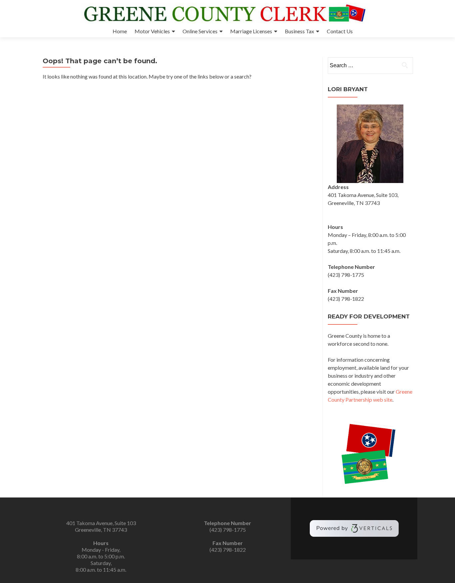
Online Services (200, 31)
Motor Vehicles (152, 31)
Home (120, 31)
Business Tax (299, 31)
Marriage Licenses (251, 31)
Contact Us (340, 31)
